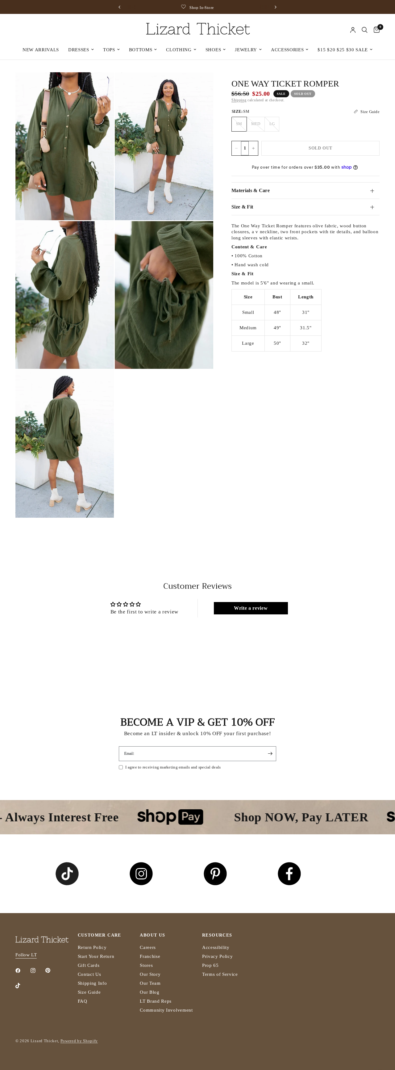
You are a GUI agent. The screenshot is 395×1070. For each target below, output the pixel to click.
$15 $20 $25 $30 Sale (343, 49)
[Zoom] (101, 85)
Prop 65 (210, 965)
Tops (109, 49)
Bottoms (140, 49)
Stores (146, 965)
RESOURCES (217, 935)
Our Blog (149, 992)
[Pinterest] (52, 970)
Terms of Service (220, 974)
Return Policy (92, 947)
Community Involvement (166, 1010)
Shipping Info (92, 983)
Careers (148, 947)
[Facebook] (22, 970)
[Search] (365, 30)
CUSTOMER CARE (99, 935)
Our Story (150, 974)
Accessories (287, 49)
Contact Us (89, 974)
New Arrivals (41, 49)
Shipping (238, 100)
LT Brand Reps (156, 1001)
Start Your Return (96, 956)
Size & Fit (242, 206)
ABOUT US (152, 935)
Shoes (213, 49)
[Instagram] (37, 970)
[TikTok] (22, 985)
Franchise (150, 956)
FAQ (82, 1001)
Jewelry (246, 49)
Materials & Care (250, 190)
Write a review (251, 608)
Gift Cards (89, 965)
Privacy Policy (217, 956)
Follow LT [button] (26, 954)
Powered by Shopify (79, 1040)
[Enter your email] (270, 753)
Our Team (150, 983)
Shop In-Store (201, 7)
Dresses (78, 49)
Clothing (178, 49)
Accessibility (216, 947)
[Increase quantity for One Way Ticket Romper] (253, 148)
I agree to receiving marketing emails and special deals (173, 767)
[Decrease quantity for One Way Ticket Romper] (236, 148)
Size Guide (89, 992)
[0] (375, 30)
